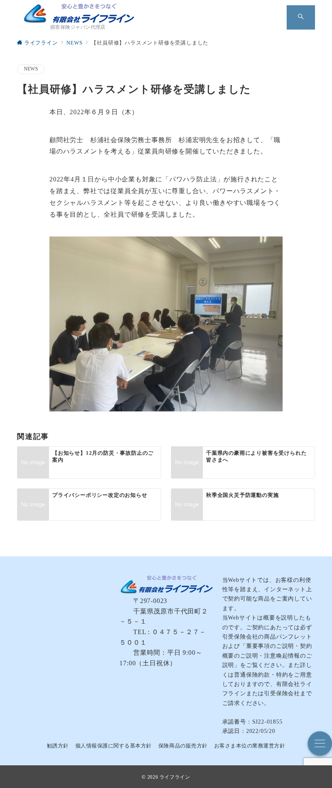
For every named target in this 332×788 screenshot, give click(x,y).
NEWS (31, 69)
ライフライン (175, 777)
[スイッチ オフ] (301, 17)
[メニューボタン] (320, 743)
